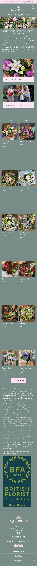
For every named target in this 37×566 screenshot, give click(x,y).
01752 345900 (24, 15)
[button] (18, 551)
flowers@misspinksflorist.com (20, 541)
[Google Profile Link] (21, 546)
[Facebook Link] (15, 546)
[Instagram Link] (18, 546)
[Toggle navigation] (3, 7)
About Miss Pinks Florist (18, 105)
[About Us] (18, 93)
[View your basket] (33, 7)
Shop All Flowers (18, 381)
